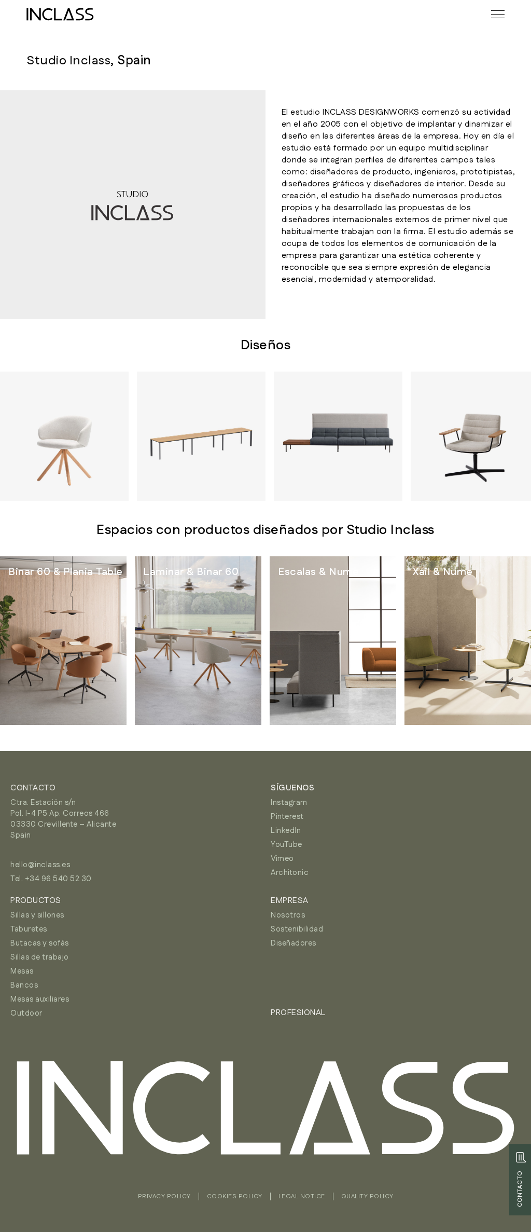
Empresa (290, 901)
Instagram (289, 802)
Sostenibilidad (297, 929)
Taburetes (28, 929)
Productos (35, 901)
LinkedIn (286, 830)
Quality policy (367, 1196)
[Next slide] (500, 437)
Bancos (24, 985)
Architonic (290, 872)
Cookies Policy (234, 1196)
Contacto (32, 788)
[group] (63, 640)
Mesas (22, 971)
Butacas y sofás (39, 943)
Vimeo (282, 858)
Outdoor (26, 1013)
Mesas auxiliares (39, 999)
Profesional (298, 1013)
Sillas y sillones (37, 915)
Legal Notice (301, 1196)
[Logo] (60, 14)
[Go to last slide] (31, 437)
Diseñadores (293, 943)
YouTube (286, 844)
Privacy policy (164, 1196)
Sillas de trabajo (39, 957)
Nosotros (288, 915)
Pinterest (287, 816)
